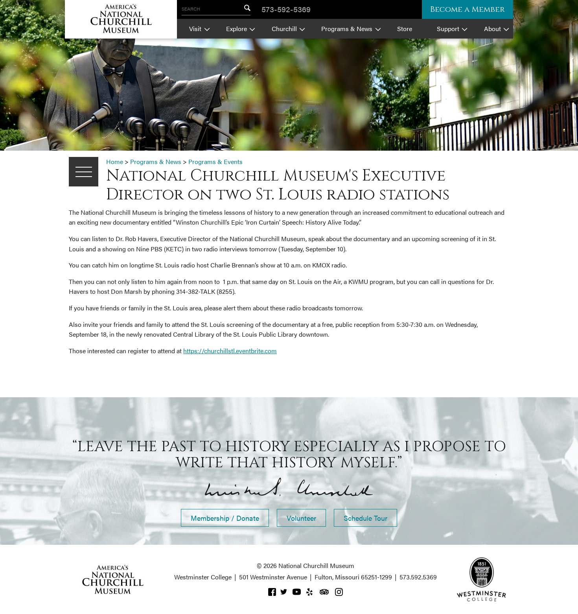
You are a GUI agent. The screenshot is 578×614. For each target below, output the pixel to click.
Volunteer (301, 518)
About (492, 28)
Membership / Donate (225, 518)
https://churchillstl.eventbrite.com (230, 350)
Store (404, 28)
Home (114, 161)
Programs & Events (215, 161)
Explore (236, 28)
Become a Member (467, 9)
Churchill (284, 28)
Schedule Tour (365, 518)
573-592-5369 (286, 9)
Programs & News (346, 28)
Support (448, 28)
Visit (195, 28)
